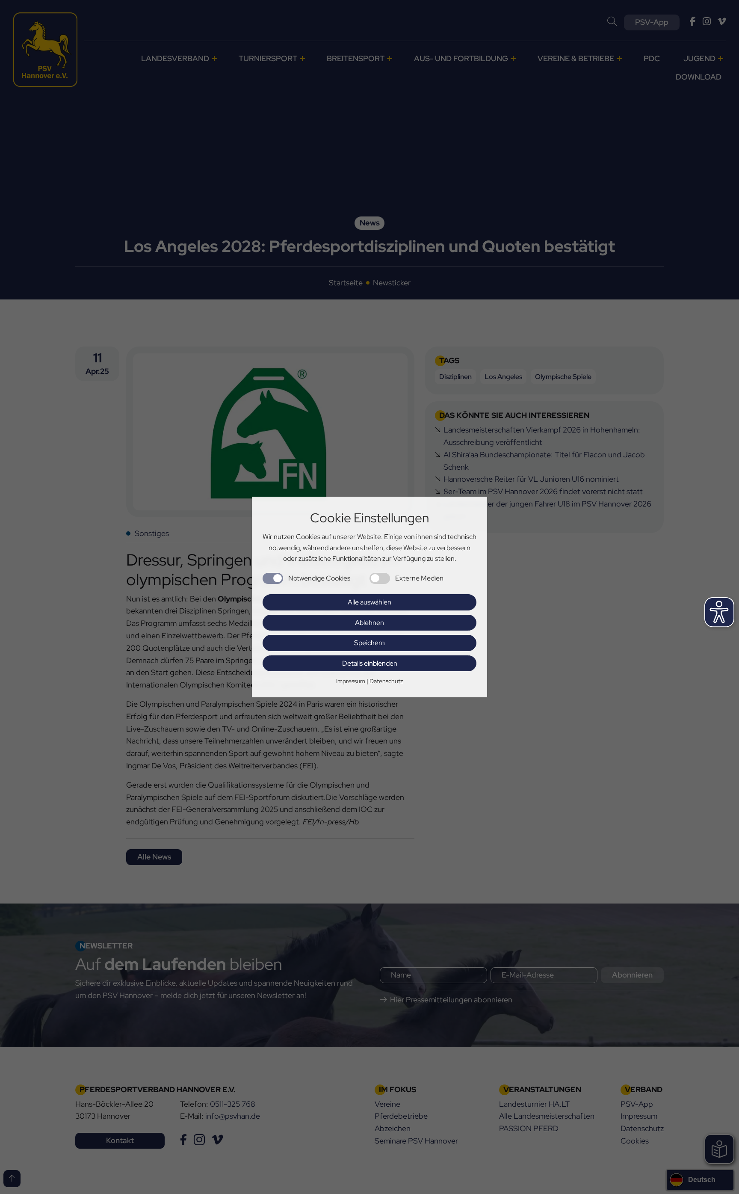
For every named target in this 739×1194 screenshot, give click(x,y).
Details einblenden (369, 663)
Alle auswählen (369, 602)
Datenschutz (386, 681)
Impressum (350, 681)
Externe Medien (419, 578)
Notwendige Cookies (319, 578)
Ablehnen (369, 622)
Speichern (369, 642)
